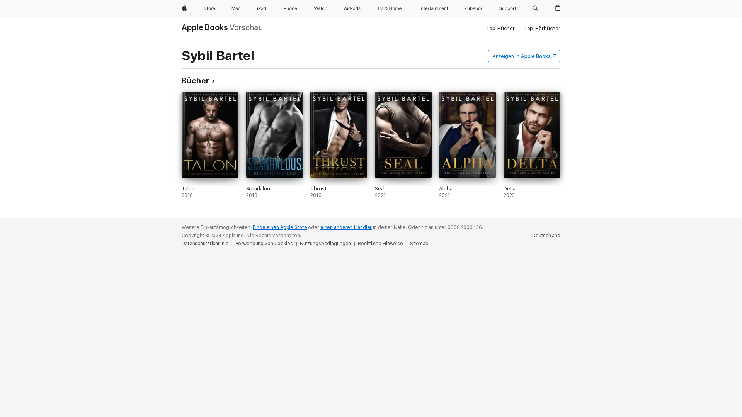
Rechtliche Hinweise (380, 243)
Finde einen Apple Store (280, 227)
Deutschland (546, 235)
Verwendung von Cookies (264, 243)
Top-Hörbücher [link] (542, 28)
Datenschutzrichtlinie (205, 243)
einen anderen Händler (346, 227)
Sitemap (419, 243)
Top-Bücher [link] (500, 28)
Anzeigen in (521, 56)
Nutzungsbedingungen (325, 243)
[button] (535, 8)
